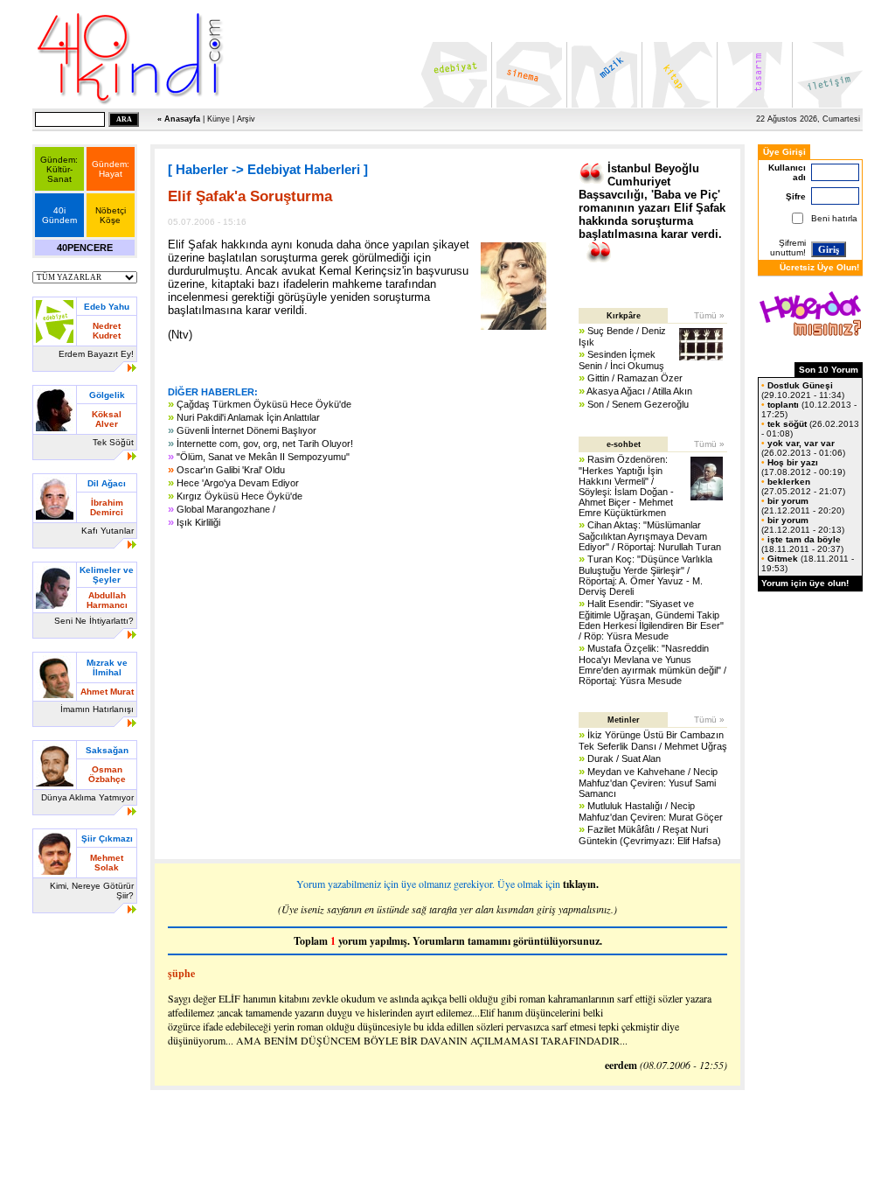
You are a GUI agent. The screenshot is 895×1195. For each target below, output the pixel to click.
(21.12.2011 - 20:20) (802, 505)
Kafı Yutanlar (107, 530)
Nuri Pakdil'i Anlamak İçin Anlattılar (248, 417)
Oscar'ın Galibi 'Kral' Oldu (231, 470)
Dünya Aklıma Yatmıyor (87, 797)
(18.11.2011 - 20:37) (802, 544)
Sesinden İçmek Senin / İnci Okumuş (621, 360)
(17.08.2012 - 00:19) (803, 467)
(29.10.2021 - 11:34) (802, 390)
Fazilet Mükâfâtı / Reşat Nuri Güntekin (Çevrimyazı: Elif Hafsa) (650, 835)
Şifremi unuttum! (788, 247)
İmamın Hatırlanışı (97, 709)
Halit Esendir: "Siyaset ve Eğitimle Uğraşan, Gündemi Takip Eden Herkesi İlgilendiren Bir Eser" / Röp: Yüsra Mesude (651, 619)
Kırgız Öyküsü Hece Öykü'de (239, 496)
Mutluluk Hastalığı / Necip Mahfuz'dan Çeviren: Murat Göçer (651, 811)
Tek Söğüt (113, 442)
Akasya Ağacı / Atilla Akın (639, 391)
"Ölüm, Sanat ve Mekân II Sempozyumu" (263, 456)
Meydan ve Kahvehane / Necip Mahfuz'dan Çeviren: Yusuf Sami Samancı (648, 782)
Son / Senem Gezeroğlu (638, 404)
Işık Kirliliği (198, 522)
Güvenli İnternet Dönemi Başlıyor (246, 430)
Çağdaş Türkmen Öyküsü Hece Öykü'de (264, 404)
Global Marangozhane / (226, 509)
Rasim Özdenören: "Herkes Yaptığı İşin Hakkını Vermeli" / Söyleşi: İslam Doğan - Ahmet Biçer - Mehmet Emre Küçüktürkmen (626, 486)
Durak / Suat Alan (624, 758)
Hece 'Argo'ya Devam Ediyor (238, 483)
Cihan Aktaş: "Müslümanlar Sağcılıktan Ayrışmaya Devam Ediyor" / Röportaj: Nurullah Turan (650, 536)
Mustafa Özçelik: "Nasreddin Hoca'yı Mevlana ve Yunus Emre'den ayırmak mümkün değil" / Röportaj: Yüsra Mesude (652, 664)
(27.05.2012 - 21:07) (803, 486)
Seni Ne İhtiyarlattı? (94, 620)
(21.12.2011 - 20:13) (802, 525)
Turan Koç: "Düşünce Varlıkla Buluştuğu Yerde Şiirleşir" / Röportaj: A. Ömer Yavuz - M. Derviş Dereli (645, 575)
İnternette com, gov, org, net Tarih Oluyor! (265, 443)
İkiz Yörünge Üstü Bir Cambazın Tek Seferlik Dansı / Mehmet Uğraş (653, 740)
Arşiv (246, 119)
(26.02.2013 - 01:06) (803, 448)
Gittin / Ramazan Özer (635, 378)
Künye (218, 119)
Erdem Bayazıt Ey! (96, 354)
